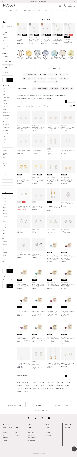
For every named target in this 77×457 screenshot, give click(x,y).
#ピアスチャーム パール (39, 81)
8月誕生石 (5, 34)
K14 (4, 168)
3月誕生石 (5, 201)
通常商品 (5, 241)
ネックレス (5, 88)
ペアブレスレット (6, 142)
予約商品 (5, 244)
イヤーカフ (5, 106)
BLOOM (6, 56)
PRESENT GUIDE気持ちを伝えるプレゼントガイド (14, 405)
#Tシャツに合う (64, 88)
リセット (4, 79)
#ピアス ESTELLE (64, 74)
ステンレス (5, 187)
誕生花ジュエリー (6, 43)
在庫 (29, 106)
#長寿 (34, 88)
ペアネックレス (6, 139)
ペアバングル (6, 145)
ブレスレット (6, 118)
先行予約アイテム (35, 98)
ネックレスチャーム (7, 91)
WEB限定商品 (6, 37)
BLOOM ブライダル (8, 66)
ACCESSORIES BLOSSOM (8, 62)
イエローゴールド (6, 177)
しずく (4, 230)
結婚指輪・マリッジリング (7, 154)
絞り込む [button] (10, 79)
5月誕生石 (5, 207)
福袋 (4, 157)
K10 (4, 171)
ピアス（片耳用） (6, 112)
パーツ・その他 (6, 133)
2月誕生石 (5, 198)
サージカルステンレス (7, 40)
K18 (4, 165)
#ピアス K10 (43, 74)
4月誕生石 (5, 204)
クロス (4, 227)
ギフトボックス (6, 124)
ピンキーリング (6, 100)
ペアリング (5, 136)
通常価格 (5, 252)
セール (4, 255)
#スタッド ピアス (53, 74)
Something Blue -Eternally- (8, 73)
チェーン (5, 94)
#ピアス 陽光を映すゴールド (30, 74)
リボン (4, 233)
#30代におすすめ (54, 88)
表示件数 (44, 106)
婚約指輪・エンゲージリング (7, 150)
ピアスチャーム (6, 115)
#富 (72, 88)
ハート (4, 224)
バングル (5, 121)
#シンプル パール (52, 78)
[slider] (3, 263)
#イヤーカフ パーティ (53, 81)
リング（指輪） (6, 97)
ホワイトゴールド (6, 180)
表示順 (18, 106)
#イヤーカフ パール (64, 78)
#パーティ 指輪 (42, 78)
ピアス (4, 109)
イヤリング (5, 103)
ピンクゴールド (6, 174)
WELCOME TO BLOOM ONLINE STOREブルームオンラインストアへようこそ (62, 405)
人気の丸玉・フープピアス (7, 47)
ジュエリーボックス (7, 127)
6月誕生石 (5, 210)
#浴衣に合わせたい (42, 88)
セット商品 (5, 130)
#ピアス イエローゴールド (29, 78)
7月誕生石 (5, 213)
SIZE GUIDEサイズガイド (38, 405)
